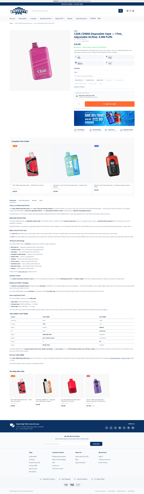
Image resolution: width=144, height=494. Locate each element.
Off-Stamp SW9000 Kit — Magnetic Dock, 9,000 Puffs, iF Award (45, 400)
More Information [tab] (24, 200)
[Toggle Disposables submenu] (27, 18)
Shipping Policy (121, 491)
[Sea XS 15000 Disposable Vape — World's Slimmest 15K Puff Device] (97, 386)
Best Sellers (32, 472)
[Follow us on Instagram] (111, 428)
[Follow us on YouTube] (119, 428)
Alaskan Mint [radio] (100, 80)
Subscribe (96, 444)
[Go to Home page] (18, 11)
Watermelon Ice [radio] (79, 80)
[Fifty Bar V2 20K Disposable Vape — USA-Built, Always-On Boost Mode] (112, 163)
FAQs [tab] (40, 200)
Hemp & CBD (33, 466)
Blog (99, 18)
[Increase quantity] (82, 104)
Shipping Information (59, 456)
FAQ (24, 427)
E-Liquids (33, 18)
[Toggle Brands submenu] (73, 18)
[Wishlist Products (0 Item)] (130, 10)
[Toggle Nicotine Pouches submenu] (52, 18)
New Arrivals (33, 469)
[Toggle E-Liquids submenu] (37, 18)
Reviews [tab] (34, 200)
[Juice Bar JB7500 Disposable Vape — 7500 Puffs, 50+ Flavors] (72, 386)
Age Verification (80, 462)
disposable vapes (115, 358)
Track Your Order (57, 469)
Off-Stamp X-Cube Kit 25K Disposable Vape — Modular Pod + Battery (70, 186)
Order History (103, 462)
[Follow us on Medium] (133, 428)
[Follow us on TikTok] (115, 428)
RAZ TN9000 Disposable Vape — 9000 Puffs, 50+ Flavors (28, 185)
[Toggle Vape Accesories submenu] (87, 18)
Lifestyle (93, 18)
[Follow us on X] (124, 428)
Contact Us (55, 466)
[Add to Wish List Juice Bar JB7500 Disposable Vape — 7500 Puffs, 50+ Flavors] (81, 376)
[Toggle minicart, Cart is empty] (133, 10)
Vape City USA (126, 358)
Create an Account (104, 459)
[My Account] (127, 10)
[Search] (120, 11)
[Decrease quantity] (75, 104)
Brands (70, 18)
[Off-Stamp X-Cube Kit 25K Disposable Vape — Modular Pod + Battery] (72, 163)
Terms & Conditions (100, 491)
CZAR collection (22, 271)
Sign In (101, 456)
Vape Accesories (81, 18)
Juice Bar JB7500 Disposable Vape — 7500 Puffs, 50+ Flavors (71, 400)
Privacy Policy (111, 491)
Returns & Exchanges (59, 459)
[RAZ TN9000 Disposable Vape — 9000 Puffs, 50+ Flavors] (31, 163)
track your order (31, 427)
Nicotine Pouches (45, 18)
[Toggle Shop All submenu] (16, 18)
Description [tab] (12, 200)
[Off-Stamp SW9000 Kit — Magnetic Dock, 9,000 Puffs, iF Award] (47, 386)
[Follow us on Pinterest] (128, 428)
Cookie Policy (131, 491)
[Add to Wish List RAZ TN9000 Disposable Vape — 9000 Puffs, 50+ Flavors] (48, 146)
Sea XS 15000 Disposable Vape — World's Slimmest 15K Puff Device (95, 400)
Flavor (75, 72)
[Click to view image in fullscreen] (39, 60)
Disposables (22, 18)
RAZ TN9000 (59, 349)
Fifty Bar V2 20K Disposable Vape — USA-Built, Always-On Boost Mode (112, 186)
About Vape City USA (81, 456)
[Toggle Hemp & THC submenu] (64, 18)
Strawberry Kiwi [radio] (90, 80)
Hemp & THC (59, 18)
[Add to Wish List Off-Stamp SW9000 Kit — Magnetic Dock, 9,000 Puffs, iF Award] (56, 376)
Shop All (12, 18)
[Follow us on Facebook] (106, 428)
